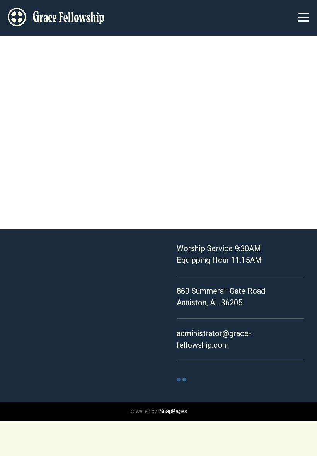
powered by (158, 411)
